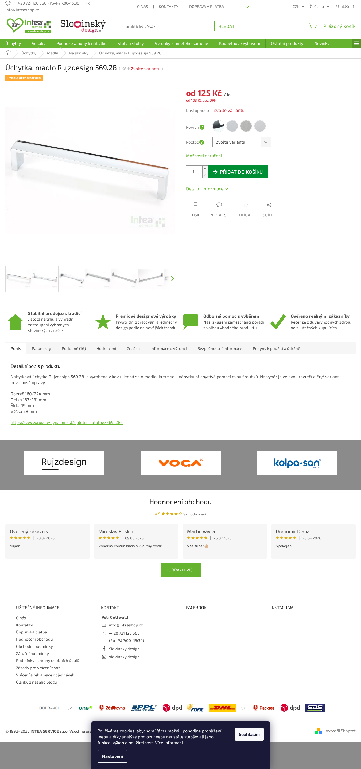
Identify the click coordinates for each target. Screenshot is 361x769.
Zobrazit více (180, 569)
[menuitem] (13, 43)
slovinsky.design (124, 656)
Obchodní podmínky (34, 646)
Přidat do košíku (241, 172)
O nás (142, 6)
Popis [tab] (16, 348)
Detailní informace (204, 188)
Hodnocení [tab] (106, 348)
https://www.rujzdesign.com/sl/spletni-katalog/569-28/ (67, 422)
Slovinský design (124, 648)
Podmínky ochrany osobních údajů (47, 660)
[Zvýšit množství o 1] (205, 169)
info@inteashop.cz (126, 624)
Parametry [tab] (41, 348)
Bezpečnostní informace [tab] (219, 348)
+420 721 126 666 (124, 633)
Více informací (169, 742)
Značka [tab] (133, 348)
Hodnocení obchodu (180, 501)
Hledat (226, 26)
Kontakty (168, 6)
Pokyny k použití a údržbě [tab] (276, 348)
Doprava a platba (206, 6)
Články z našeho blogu (36, 682)
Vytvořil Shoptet (341, 730)
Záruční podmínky (32, 653)
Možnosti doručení (204, 155)
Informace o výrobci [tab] (168, 348)
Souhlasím (249, 734)
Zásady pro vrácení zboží (38, 667)
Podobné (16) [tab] (74, 348)
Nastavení (112, 756)
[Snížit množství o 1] (205, 175)
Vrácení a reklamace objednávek (45, 674)
